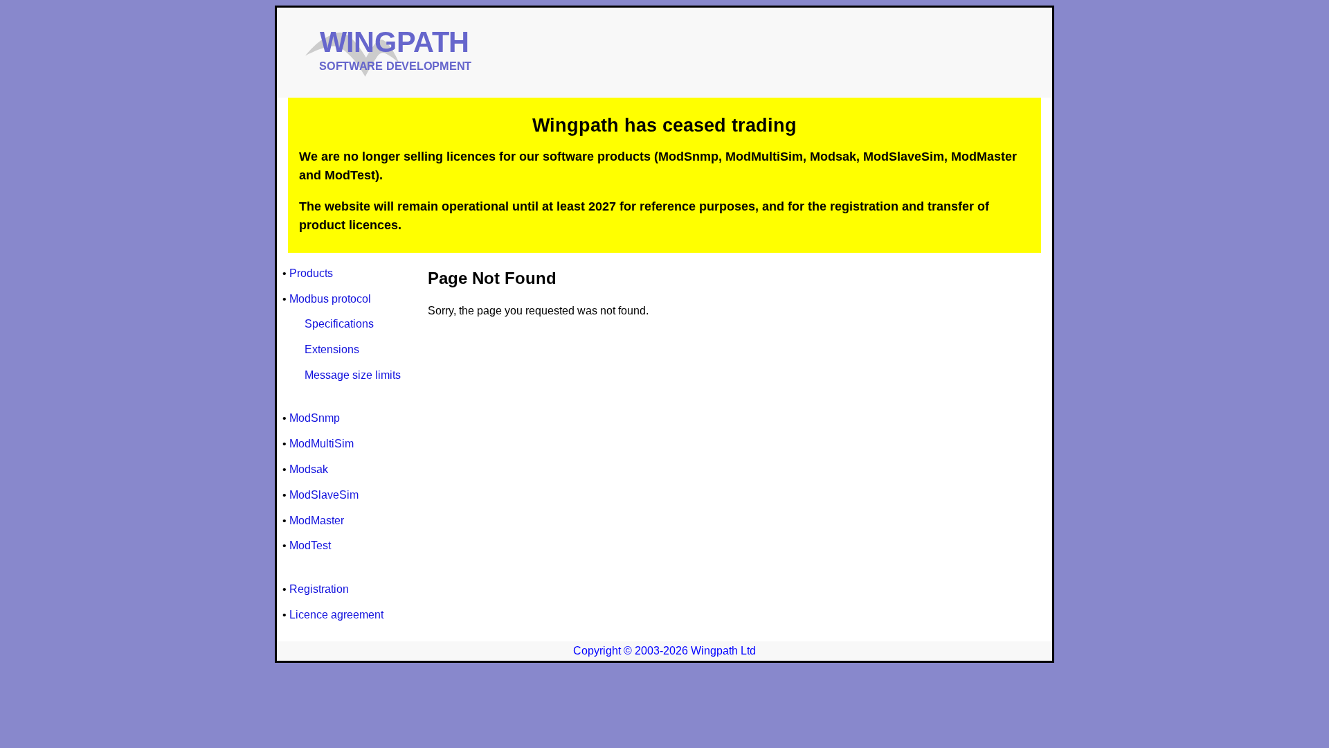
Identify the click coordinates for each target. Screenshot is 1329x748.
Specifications (339, 324)
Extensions (332, 349)
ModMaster (316, 520)
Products (311, 273)
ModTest (310, 545)
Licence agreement (336, 615)
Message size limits (353, 375)
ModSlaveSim (324, 495)
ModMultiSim (321, 443)
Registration (319, 589)
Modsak (308, 469)
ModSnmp (314, 418)
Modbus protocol (330, 299)
